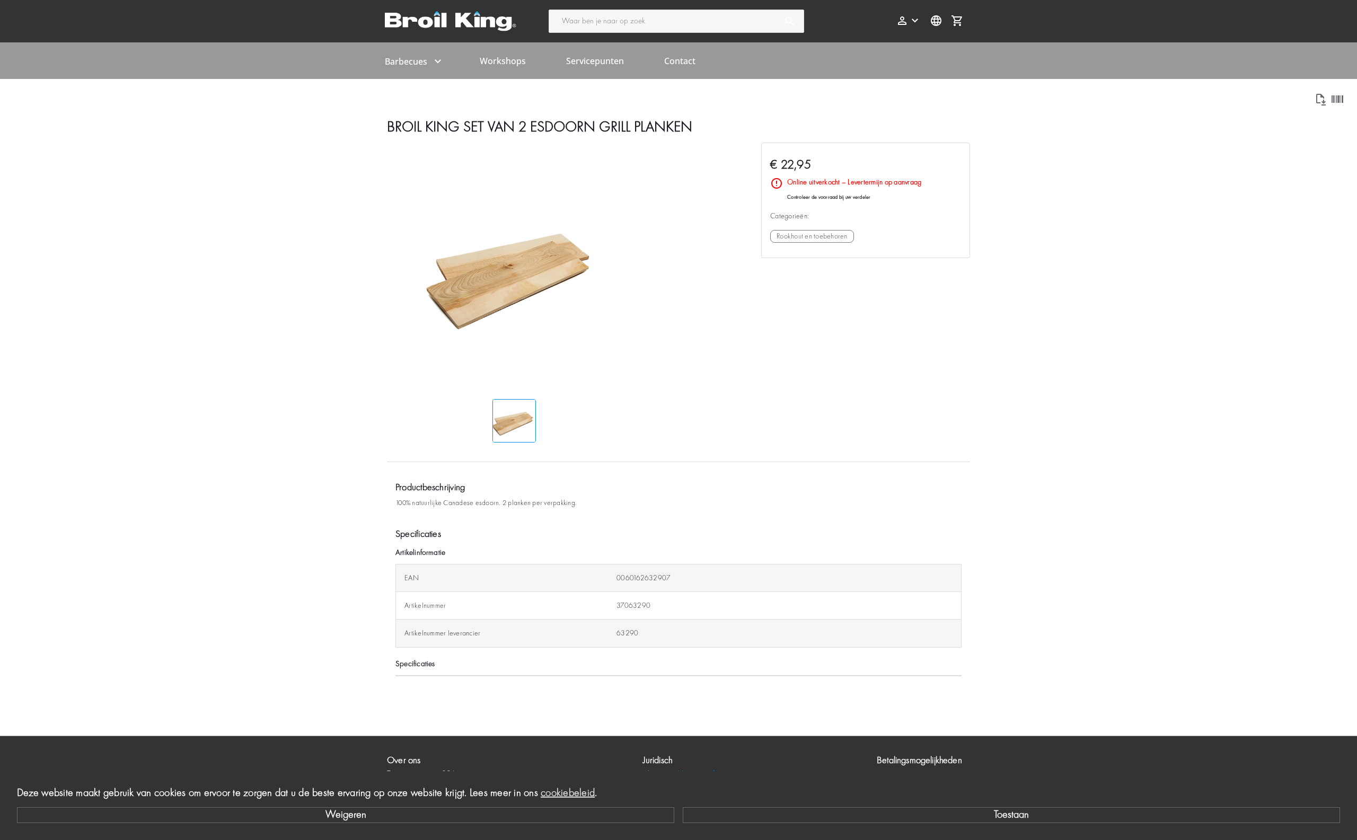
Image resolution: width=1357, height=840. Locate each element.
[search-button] (789, 21)
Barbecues (406, 61)
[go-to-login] (909, 20)
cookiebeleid (568, 793)
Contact (679, 61)
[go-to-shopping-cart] (957, 20)
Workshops (503, 61)
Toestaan (1011, 815)
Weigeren (345, 815)
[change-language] (936, 20)
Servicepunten (595, 61)
